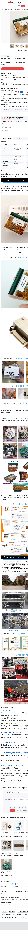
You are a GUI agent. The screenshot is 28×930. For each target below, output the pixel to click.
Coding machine (4, 889)
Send (12, 810)
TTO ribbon (15, 886)
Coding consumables (17, 889)
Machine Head (12, 911)
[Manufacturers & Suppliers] (14, 2)
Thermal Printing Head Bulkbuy (18, 917)
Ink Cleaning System (14, 905)
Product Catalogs (19, 884)
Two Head (4, 911)
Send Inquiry (13, 68)
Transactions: (21, 121)
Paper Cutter (4, 905)
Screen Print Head (6, 917)
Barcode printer (4, 891)
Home (2, 9)
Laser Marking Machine (18, 891)
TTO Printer (3, 886)
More (2, 920)
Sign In (3, 132)
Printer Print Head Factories (8, 914)
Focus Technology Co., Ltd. (16, 924)
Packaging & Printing (8, 9)
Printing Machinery (17, 9)
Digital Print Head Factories (21, 914)
